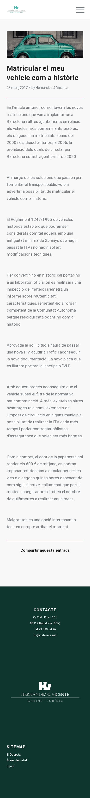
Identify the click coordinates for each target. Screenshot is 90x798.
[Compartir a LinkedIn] (54, 565)
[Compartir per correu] (73, 565)
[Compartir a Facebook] (16, 565)
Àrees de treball (17, 760)
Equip (10, 766)
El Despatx (14, 754)
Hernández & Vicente (52, 88)
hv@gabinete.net (45, 635)
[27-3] (45, 44)
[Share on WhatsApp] (35, 565)
